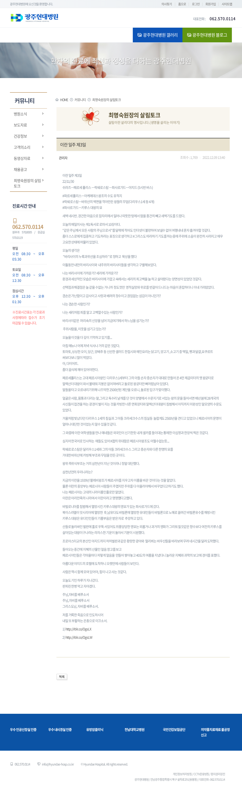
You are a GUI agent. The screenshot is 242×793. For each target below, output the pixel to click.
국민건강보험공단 (174, 729)
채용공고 (20, 169)
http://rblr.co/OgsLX (78, 629)
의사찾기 (166, 4)
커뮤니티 (80, 99)
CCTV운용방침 (201, 774)
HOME (64, 99)
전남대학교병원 (134, 729)
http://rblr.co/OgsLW (78, 637)
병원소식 (20, 114)
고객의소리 (22, 147)
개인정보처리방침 (182, 774)
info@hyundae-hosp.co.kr (58, 764)
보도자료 (20, 125)
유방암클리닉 (94, 729)
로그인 (196, 4)
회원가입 (210, 4)
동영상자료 (22, 158)
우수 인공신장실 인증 (23, 729)
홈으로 (182, 4)
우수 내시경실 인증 (60, 729)
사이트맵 (227, 4)
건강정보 (20, 136)
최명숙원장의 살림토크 (27, 183)
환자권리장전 (218, 774)
